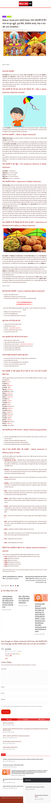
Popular (10, 719)
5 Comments (14, 737)
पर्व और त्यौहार (9, 16)
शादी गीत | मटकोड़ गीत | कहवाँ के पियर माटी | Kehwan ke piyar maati (16, 735)
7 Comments (12, 724)
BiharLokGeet (13, 30)
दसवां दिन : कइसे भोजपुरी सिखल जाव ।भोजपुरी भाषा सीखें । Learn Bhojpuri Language (13, 577)
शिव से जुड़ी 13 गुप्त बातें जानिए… (8, 723)
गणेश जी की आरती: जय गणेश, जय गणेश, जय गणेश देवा (35, 787)
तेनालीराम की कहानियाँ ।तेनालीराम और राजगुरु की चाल (12, 741)
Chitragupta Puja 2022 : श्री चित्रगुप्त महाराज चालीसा (13, 765)
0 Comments (12, 761)
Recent (26, 719)
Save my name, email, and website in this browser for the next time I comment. (22, 706)
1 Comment (25, 30)
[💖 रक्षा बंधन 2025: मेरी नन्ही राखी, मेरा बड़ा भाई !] (29, 795)
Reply (6, 658)
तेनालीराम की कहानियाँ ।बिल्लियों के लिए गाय (10, 747)
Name (3, 687)
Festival (4, 16)
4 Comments (13, 743)
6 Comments (12, 732)
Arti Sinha (8, 649)
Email (3, 693)
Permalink (20, 651)
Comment (4, 669)
